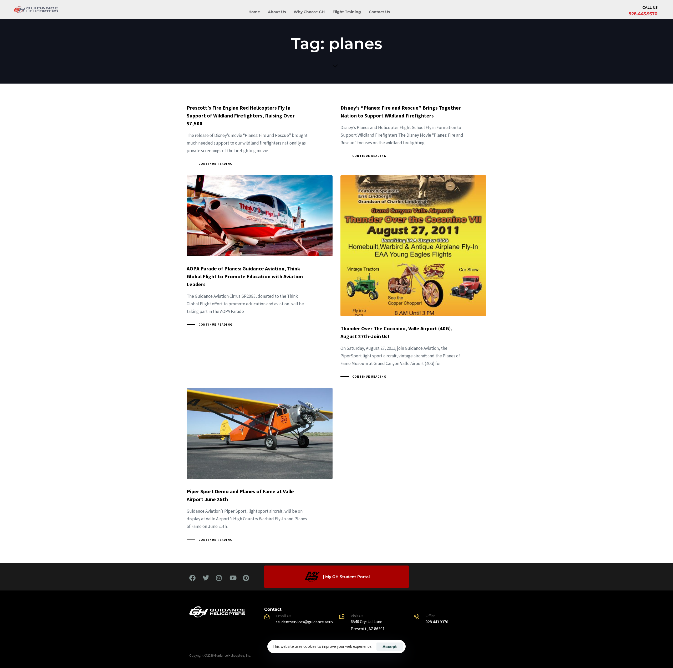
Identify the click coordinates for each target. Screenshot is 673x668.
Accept (390, 646)
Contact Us (379, 11)
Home (254, 11)
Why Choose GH (309, 11)
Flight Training (347, 11)
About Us (277, 11)
